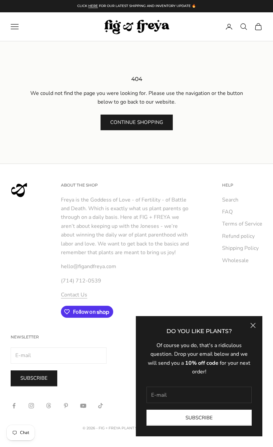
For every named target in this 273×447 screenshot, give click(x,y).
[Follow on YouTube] (83, 405)
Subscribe (199, 417)
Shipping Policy (240, 248)
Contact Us (74, 294)
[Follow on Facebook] (14, 405)
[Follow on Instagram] (31, 405)
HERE (93, 6)
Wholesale (235, 260)
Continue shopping (136, 122)
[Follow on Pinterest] (66, 405)
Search (230, 200)
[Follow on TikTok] (100, 405)
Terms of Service (242, 223)
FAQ (227, 212)
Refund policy (238, 236)
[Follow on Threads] (48, 405)
